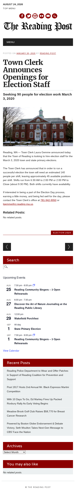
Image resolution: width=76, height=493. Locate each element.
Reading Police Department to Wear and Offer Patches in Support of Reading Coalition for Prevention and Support (37, 375)
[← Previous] (7, 247)
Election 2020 (62, 232)
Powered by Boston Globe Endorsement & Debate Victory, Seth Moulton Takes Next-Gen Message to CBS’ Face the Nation (35, 427)
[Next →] (69, 247)
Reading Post (48, 53)
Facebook (22, 15)
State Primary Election (27, 328)
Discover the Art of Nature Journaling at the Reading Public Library (40, 306)
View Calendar (11, 350)
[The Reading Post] (38, 30)
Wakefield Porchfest (26, 318)
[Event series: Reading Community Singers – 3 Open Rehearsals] (34, 285)
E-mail (48, 16)
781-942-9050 (48, 200)
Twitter (28, 15)
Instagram (35, 15)
